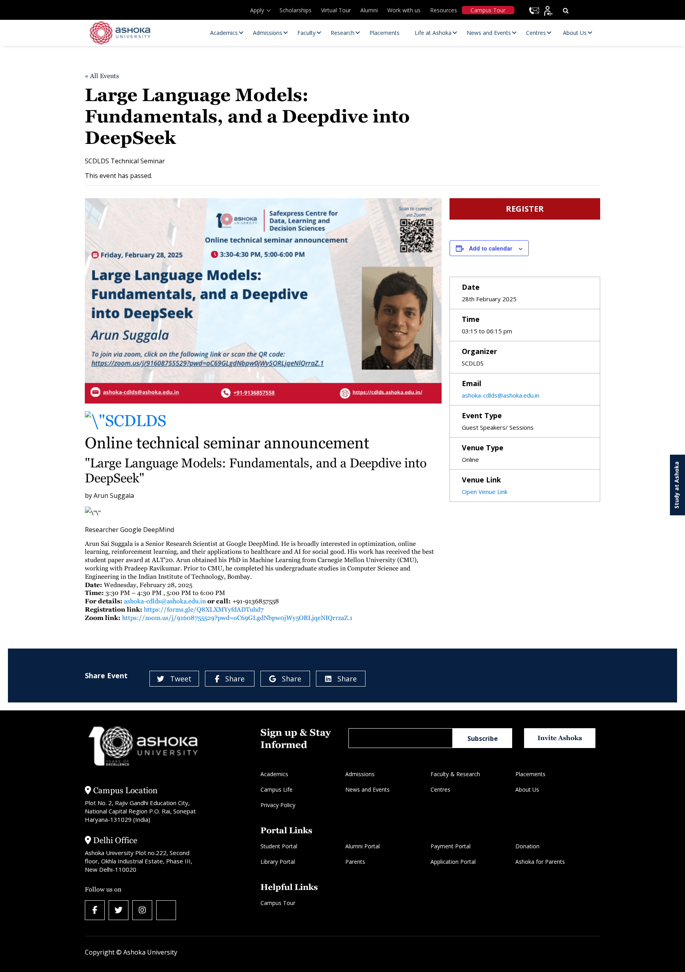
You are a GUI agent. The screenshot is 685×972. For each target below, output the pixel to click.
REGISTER (525, 208)
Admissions (360, 774)
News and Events (367, 789)
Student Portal (278, 846)
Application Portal (453, 861)
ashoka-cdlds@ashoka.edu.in (165, 601)
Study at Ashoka (676, 485)
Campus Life (276, 789)
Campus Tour (488, 10)
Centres (440, 789)
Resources (443, 10)
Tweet (180, 678)
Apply (257, 10)
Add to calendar (490, 248)
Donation (527, 846)
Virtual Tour (336, 10)
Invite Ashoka (560, 738)
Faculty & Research (455, 774)
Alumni (369, 10)
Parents (355, 861)
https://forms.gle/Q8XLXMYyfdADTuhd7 (204, 609)
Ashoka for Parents (540, 861)
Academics (274, 774)
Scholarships (295, 10)
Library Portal (277, 861)
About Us (527, 789)
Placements (530, 774)
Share (235, 678)
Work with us (404, 10)
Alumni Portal (362, 846)
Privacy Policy (277, 805)
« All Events (102, 76)
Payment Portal (451, 846)
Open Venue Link (484, 492)
